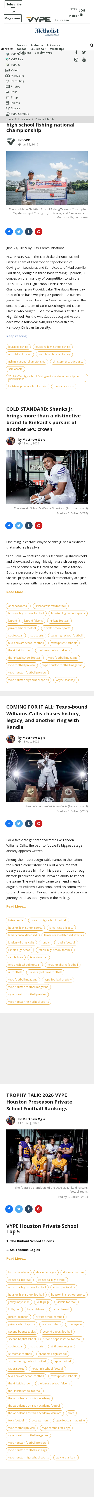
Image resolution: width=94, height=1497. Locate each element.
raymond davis (51, 1324)
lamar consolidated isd (22, 935)
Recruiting (17, 81)
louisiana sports (64, 386)
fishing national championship (26, 361)
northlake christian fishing (54, 354)
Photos (15, 86)
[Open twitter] (84, 52)
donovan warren (73, 1272)
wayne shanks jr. (66, 680)
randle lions (15, 957)
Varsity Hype (43, 52)
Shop (14, 97)
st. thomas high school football (27, 1361)
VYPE (26, 140)
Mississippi (57, 49)
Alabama (37, 45)
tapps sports (16, 1368)
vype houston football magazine (62, 665)
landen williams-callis (21, 942)
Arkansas (53, 45)
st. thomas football (20, 1354)
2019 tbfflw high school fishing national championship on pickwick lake (43, 378)
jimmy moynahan (19, 1302)
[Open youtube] (84, 59)
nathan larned (60, 1309)
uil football (15, 972)
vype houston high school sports (28, 680)
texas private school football (26, 643)
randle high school (19, 950)
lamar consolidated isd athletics (64, 935)
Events (15, 103)
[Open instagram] (76, 59)
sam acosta (15, 369)
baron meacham (18, 1272)
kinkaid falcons (33, 621)
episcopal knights (64, 1287)
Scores (15, 108)
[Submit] (92, 45)
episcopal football (19, 1280)
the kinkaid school (19, 650)
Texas (20, 45)
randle (46, 942)
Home (9, 119)
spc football (15, 635)
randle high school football (55, 950)
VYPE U (15, 65)
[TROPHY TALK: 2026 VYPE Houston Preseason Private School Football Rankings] (47, 1156)
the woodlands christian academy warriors (34, 1413)
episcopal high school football (27, 1287)
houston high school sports (68, 613)
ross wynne (75, 1324)
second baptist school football (62, 1339)
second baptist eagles (22, 1331)
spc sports (37, 635)
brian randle (16, 920)
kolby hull (14, 1309)
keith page (43, 1302)
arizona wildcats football (50, 606)
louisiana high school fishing (52, 347)
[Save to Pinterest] (38, 231)
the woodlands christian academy (29, 1398)
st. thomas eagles (61, 1346)
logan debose (36, 1309)
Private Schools (44, 119)
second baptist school (22, 1339)
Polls (14, 92)
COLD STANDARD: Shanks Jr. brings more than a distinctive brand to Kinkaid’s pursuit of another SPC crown (43, 418)
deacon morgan (46, 1272)
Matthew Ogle (34, 439)
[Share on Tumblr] (29, 231)
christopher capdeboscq (68, 361)
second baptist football (57, 1331)
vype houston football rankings (27, 1450)
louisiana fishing (18, 347)
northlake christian (19, 354)
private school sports (57, 628)
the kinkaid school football (24, 658)
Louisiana (37, 49)
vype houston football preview (27, 672)
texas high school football (67, 635)
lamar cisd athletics (61, 928)
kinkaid (12, 621)
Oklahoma (23, 52)
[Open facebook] (76, 52)
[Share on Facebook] (9, 231)
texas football (38, 957)
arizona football (18, 606)
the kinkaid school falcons (54, 650)
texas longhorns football (62, 965)
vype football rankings (56, 1428)
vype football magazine (62, 658)
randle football (66, 942)
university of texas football (45, 972)
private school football (22, 628)
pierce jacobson (18, 1317)
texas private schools (64, 643)
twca (71, 1413)
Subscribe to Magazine (13, 11)
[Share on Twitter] (19, 231)
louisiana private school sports (27, 386)
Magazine (17, 76)
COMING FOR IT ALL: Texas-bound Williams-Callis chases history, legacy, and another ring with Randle (46, 716)
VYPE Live (17, 59)
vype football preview (21, 665)
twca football (16, 1420)
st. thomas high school (53, 1354)
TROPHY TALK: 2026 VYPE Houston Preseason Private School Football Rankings (39, 1102)
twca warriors (40, 1420)
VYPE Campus (20, 114)
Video (15, 70)
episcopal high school (51, 1280)
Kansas (21, 49)
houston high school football (26, 613)
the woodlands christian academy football (34, 1406)
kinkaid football (59, 621)
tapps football (62, 1361)
